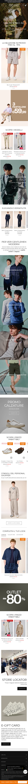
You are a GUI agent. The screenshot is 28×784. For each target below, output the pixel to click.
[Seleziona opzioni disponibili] (23, 81)
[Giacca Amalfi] (19, 628)
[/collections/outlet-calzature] (14, 416)
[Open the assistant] (25, 772)
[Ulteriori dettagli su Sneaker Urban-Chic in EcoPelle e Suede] (11, 516)
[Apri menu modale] (2, 5)
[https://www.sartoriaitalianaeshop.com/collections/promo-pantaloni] (14, 108)
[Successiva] (25, 1)
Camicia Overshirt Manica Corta (13, 575)
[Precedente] (2, 1)
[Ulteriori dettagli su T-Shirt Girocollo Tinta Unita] (14, 488)
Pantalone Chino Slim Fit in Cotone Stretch (7, 153)
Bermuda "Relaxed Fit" (13, 85)
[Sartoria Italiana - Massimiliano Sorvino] (14, 5)
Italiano (2, 769)
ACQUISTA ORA (22, 782)
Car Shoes (20, 461)
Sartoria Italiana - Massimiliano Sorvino (16, 771)
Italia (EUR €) (10, 769)
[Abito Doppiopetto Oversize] (19, 220)
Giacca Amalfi (19, 638)
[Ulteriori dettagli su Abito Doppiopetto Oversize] (10, 492)
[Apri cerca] (23, 5)
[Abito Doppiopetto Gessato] (7, 220)
